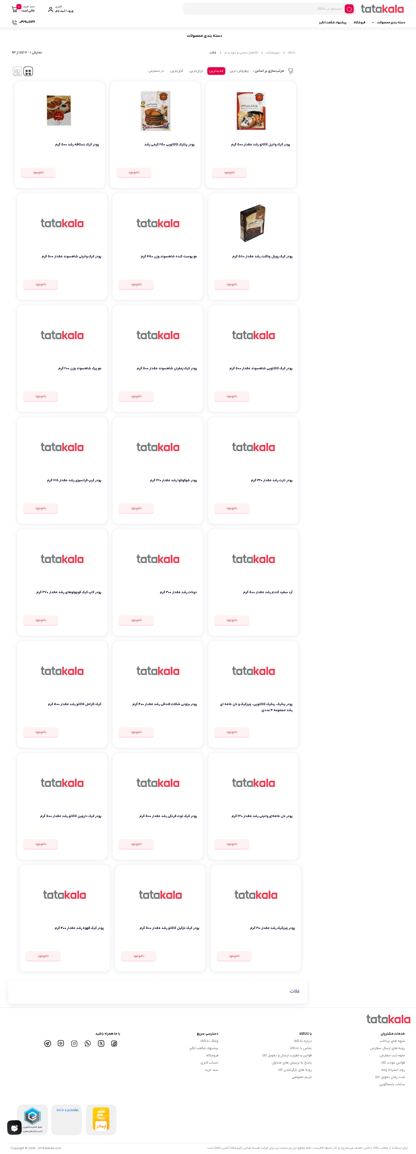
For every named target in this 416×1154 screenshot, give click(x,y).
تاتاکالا (291, 53)
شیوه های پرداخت (392, 1041)
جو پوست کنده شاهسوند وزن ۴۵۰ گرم (169, 256)
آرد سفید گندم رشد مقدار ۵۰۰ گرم (267, 592)
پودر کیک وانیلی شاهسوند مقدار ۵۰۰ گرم (71, 256)
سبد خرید (211, 1070)
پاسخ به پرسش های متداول (292, 1062)
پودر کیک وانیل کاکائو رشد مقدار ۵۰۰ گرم (260, 144)
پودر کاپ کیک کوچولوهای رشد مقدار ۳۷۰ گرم (68, 592)
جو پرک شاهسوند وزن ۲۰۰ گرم (79, 368)
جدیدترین (216, 71)
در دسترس (156, 71)
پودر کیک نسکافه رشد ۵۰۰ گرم (77, 144)
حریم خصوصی (302, 1077)
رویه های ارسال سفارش (387, 1048)
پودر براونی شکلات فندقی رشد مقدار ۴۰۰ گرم (164, 704)
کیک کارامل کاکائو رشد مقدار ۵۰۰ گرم (74, 704)
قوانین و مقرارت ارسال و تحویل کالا (287, 1055)
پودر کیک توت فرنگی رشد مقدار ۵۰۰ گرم (168, 816)
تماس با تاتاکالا (301, 1048)
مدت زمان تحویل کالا (390, 1077)
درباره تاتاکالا (303, 1041)
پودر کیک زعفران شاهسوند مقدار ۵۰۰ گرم (167, 368)
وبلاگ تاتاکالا (209, 1041)
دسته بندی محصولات (391, 22)
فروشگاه (359, 22)
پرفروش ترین (239, 71)
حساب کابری (209, 1062)
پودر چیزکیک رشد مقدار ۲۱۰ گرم (272, 928)
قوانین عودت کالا (393, 1062)
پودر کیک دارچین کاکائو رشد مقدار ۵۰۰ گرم (70, 816)
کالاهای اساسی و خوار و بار (241, 53)
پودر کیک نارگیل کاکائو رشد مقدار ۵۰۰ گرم (169, 928)
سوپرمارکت (273, 53)
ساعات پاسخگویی (392, 1084)
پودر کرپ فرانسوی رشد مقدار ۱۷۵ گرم (74, 480)
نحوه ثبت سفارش (392, 1055)
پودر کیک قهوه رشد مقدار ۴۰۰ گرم (79, 928)
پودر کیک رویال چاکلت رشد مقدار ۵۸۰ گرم (262, 256)
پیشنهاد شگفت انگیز (332, 22)
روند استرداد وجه (393, 1070)
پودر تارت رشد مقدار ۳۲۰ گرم (271, 480)
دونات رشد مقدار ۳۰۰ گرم (178, 592)
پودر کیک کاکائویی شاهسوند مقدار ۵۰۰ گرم (260, 368)
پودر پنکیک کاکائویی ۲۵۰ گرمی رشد (169, 144)
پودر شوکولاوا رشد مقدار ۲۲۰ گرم (173, 480)
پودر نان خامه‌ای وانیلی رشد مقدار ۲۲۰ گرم (262, 816)
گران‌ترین (176, 71)
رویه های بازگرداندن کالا (295, 1070)
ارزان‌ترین (196, 71)
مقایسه (279, 159)
